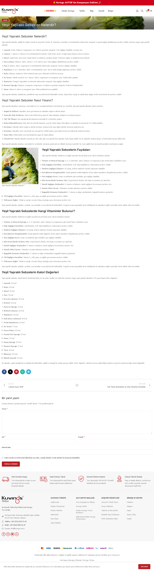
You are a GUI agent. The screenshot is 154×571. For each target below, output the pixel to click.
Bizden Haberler (56, 510)
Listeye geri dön (77, 385)
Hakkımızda (55, 502)
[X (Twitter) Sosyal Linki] (10, 371)
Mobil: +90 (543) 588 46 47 (15, 525)
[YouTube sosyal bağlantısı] (12, 534)
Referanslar (55, 514)
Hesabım (130, 502)
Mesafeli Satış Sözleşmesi (110, 514)
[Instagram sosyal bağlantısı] (8, 534)
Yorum (5, 408)
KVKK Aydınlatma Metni (109, 518)
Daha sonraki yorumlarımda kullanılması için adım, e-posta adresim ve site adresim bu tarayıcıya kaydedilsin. (42, 458)
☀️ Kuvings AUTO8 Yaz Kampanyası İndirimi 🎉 (77, 2)
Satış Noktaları (56, 523)
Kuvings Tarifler (81, 506)
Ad (3, 437)
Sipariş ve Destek (134, 498)
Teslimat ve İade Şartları (109, 510)
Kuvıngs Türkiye (58, 498)
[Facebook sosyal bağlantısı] (4, 371)
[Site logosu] (10, 10)
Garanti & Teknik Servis (109, 502)
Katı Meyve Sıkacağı (85, 498)
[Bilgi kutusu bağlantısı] (20, 481)
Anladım (144, 566)
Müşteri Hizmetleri (110, 498)
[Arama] (142, 10)
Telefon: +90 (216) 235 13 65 (16, 521)
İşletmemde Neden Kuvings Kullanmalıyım (85, 518)
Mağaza (130, 506)
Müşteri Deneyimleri (58, 506)
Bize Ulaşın (55, 518)
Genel (5, 20)
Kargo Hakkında (107, 506)
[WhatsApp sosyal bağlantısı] (22, 371)
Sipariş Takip (131, 514)
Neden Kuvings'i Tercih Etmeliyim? (84, 511)
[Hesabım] (137, 10)
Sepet (129, 510)
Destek (129, 518)
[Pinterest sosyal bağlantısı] (16, 371)
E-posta (81, 437)
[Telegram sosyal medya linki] (28, 371)
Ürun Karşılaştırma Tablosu (85, 502)
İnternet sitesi (6, 447)
